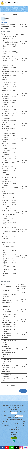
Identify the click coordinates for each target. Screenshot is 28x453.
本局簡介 (9, 14)
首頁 (5, 14)
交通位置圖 (14, 413)
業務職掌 (15, 14)
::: (2, 14)
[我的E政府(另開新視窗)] (14, 441)
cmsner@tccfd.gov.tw (16, 419)
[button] (26, 2)
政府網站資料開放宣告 (14, 436)
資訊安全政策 (14, 434)
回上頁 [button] (24, 391)
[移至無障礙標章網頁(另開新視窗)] (14, 438)
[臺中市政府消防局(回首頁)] (9, 3)
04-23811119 (11, 415)
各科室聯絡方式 (19, 415)
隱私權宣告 (14, 432)
